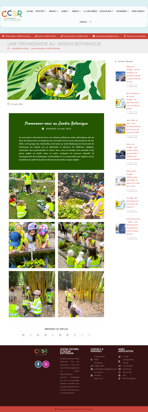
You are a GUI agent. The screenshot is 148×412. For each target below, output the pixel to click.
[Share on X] (31, 335)
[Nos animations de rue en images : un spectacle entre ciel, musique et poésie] (120, 103)
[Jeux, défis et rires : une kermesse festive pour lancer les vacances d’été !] (120, 129)
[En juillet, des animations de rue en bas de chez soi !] (120, 205)
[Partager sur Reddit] (67, 335)
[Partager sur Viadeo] (82, 335)
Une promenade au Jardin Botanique (45, 48)
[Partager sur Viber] (53, 335)
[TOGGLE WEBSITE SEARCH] (90, 22)
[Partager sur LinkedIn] (45, 335)
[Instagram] (45, 364)
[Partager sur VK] (60, 335)
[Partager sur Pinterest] (38, 335)
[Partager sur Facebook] (23, 335)
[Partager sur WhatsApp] (89, 335)
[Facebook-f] (38, 364)
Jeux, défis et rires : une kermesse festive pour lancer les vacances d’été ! (133, 126)
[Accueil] (8, 48)
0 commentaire (131, 86)
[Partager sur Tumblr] (75, 335)
